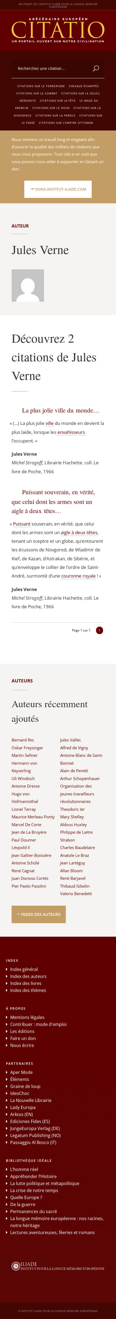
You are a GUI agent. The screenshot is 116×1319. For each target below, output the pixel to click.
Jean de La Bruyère (29, 832)
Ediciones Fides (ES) (30, 1121)
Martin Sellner (24, 755)
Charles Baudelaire (77, 847)
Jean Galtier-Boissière (31, 855)
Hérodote (27, 100)
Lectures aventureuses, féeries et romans (52, 1232)
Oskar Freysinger (27, 747)
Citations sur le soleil (80, 93)
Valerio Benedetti (76, 893)
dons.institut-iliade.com (60, 189)
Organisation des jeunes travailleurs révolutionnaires (77, 793)
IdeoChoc (19, 1093)
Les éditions (22, 1031)
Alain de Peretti (74, 770)
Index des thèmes (28, 990)
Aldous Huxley (73, 824)
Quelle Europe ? (26, 1197)
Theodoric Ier (72, 809)
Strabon (67, 840)
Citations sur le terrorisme (41, 86)
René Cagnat (23, 870)
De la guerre (22, 1204)
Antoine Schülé (25, 862)
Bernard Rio (23, 740)
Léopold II (21, 847)
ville (50, 423)
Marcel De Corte (26, 824)
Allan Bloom (71, 870)
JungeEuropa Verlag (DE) (35, 1128)
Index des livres (26, 983)
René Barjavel (73, 878)
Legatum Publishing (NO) (35, 1135)
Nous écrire (22, 1045)
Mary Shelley (72, 816)
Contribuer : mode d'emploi (38, 1024)
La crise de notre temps (34, 1190)
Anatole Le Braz (74, 855)
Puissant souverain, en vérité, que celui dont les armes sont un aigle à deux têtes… (53, 501)
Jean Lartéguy (72, 862)
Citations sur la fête (58, 100)
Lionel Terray (24, 809)
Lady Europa (23, 1107)
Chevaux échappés (84, 86)
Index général (24, 969)
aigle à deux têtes (79, 532)
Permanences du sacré (33, 1211)
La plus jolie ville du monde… (60, 410)
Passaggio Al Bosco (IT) (33, 1142)
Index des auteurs (40, 914)
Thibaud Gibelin (75, 886)
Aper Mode (21, 1072)
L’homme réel (24, 1169)
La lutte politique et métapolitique (44, 1183)
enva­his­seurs (71, 432)
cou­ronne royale (78, 576)
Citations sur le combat (36, 93)
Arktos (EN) (21, 1114)
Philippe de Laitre (76, 832)
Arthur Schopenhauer (80, 778)
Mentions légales (27, 1017)
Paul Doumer (24, 840)
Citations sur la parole (55, 115)
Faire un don (23, 1038)
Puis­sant (21, 524)
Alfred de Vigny (74, 747)
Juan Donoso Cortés (30, 878)
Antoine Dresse (26, 786)
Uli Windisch (23, 778)
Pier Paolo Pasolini (29, 886)
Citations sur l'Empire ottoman (66, 123)
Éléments (19, 1079)
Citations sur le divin (51, 108)
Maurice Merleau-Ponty (33, 816)
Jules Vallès (70, 740)
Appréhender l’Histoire (33, 1176)
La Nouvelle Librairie (31, 1100)
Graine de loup (25, 1086)
